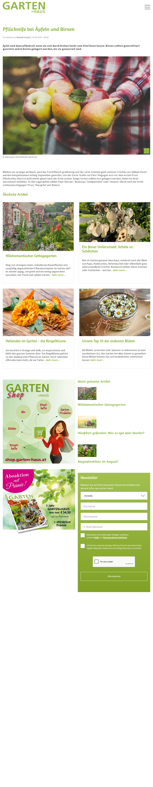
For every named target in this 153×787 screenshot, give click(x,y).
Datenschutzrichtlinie (115, 537)
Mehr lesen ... (59, 275)
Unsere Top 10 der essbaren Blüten (108, 341)
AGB (96, 537)
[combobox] (114, 496)
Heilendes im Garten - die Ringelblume (36, 341)
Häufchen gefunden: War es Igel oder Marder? (111, 433)
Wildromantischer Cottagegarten (31, 255)
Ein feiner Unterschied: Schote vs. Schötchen (108, 248)
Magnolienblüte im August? (98, 461)
